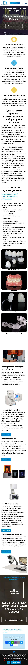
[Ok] (26, 659)
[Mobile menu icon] (26, 3)
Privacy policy (16, 662)
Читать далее (6, 434)
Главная (4, 32)
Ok (9, 662)
